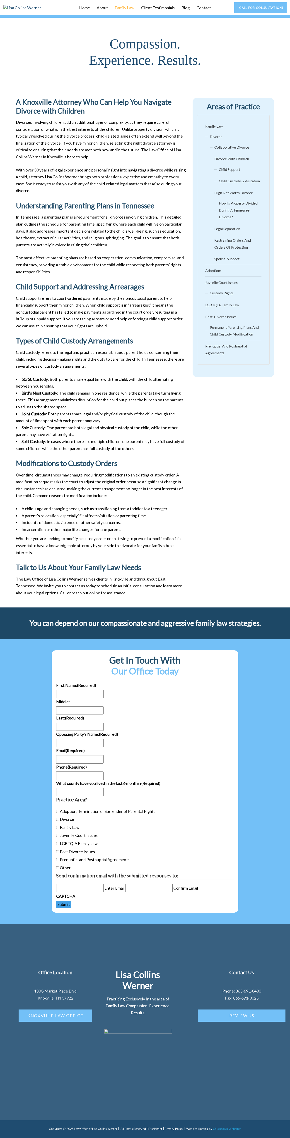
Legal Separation (227, 228)
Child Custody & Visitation (239, 181)
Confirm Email (185, 888)
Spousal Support (226, 259)
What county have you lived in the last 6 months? (108, 783)
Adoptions (213, 270)
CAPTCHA (65, 896)
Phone (71, 766)
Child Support (229, 169)
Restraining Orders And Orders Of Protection (232, 243)
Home (84, 7)
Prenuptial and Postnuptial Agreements (95, 859)
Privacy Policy (174, 1129)
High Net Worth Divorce (233, 192)
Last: (70, 717)
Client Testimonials (158, 7)
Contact (203, 7)
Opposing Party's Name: (87, 734)
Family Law (124, 7)
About (102, 7)
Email (70, 750)
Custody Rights (222, 293)
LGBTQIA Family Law (222, 305)
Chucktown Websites (227, 1129)
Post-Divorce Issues (221, 316)
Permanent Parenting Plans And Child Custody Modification (234, 330)
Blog (185, 7)
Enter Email (114, 888)
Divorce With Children (231, 159)
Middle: (63, 701)
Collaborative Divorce (231, 147)
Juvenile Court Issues (221, 282)
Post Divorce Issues (77, 851)
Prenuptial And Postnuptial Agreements (226, 349)
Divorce (216, 136)
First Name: (76, 685)
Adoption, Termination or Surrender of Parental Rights (107, 811)
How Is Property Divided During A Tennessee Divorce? (238, 210)
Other (65, 867)
